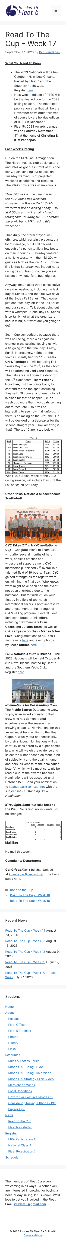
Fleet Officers (17, 1025)
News (9, 1115)
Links (12, 1049)
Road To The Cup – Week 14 (25, 930)
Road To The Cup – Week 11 (25, 962)
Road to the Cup (21, 890)
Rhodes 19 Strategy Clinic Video (31, 1079)
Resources (12, 1055)
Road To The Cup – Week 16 (30, 895)
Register (11, 1133)
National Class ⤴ (19, 1145)
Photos (13, 1037)
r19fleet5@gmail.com (30, 1204)
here (30, 90)
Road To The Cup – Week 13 (25, 941)
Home (9, 1006)
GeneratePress (33, 1235)
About (9, 1012)
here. (34, 645)
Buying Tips (16, 1109)
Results (13, 1018)
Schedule (11, 1157)
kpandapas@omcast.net (26, 874)
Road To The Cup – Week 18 (30, 900)
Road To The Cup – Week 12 (25, 951)
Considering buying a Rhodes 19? (32, 1103)
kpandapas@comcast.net (27, 786)
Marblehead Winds (21, 1085)
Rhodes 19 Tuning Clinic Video (29, 1073)
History (13, 1043)
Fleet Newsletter (20, 1127)
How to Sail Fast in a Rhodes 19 (30, 1097)
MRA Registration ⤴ (21, 1139)
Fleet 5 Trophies (19, 1031)
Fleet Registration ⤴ (22, 1151)
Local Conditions (20, 1091)
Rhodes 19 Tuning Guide (25, 1067)
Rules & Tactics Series (23, 1061)
